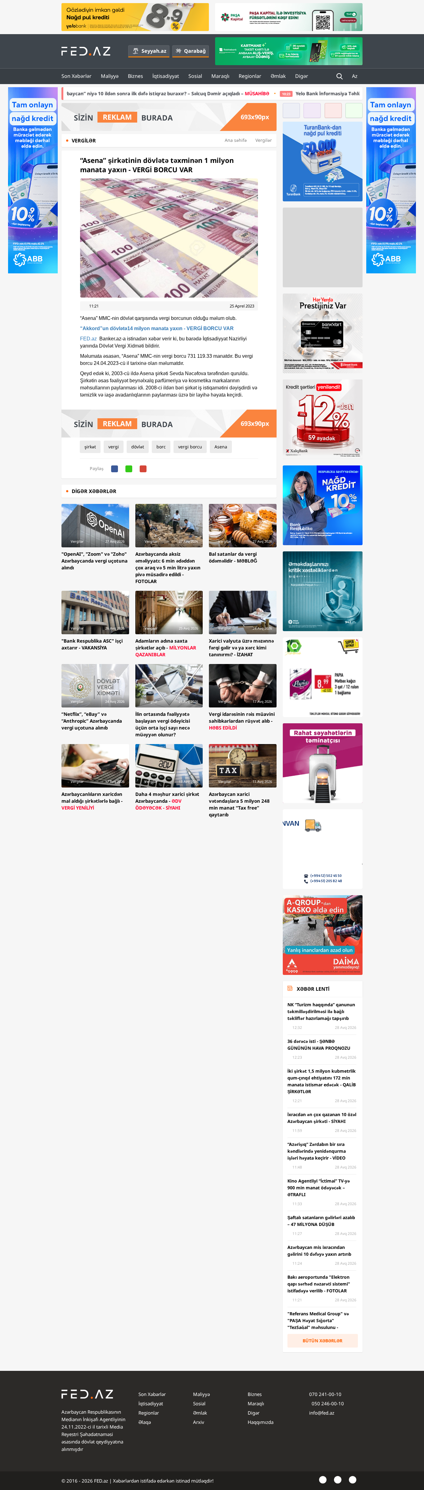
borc (161, 447)
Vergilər (263, 140)
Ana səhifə (236, 140)
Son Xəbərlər (76, 76)
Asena (220, 447)
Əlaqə (144, 1422)
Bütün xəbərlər (322, 1341)
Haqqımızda (260, 1422)
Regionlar (250, 76)
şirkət (90, 447)
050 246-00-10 (327, 1403)
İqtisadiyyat (165, 76)
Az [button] (355, 76)
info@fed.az (321, 1413)
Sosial (195, 76)
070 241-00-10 (325, 1394)
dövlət (137, 447)
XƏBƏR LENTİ (313, 988)
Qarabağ (195, 50)
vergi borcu (190, 447)
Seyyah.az (154, 50)
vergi (113, 447)
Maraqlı (220, 76)
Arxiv (198, 1422)
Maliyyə (110, 76)
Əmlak (278, 76)
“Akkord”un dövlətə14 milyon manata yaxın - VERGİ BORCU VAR (157, 328)
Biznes (135, 76)
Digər (301, 76)
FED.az (88, 338)
